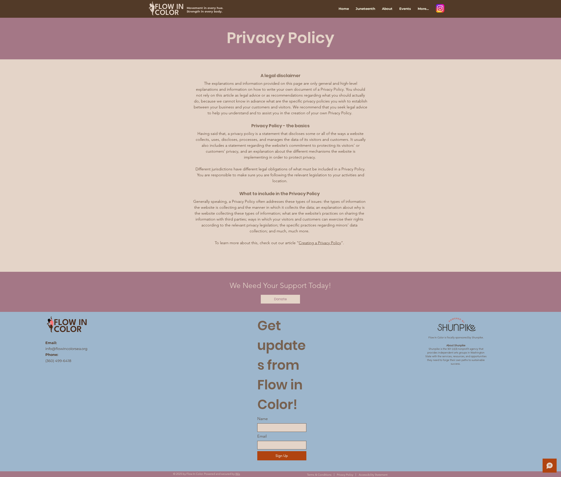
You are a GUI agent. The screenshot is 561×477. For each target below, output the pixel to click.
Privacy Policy (345, 474)
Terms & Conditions (319, 474)
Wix (237, 473)
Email (262, 436)
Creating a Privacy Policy (320, 242)
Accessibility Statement (373, 474)
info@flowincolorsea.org (66, 349)
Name (262, 418)
